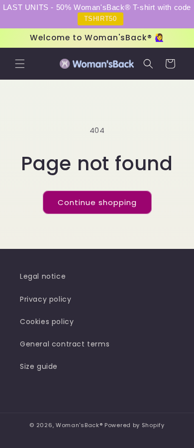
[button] (20, 64)
